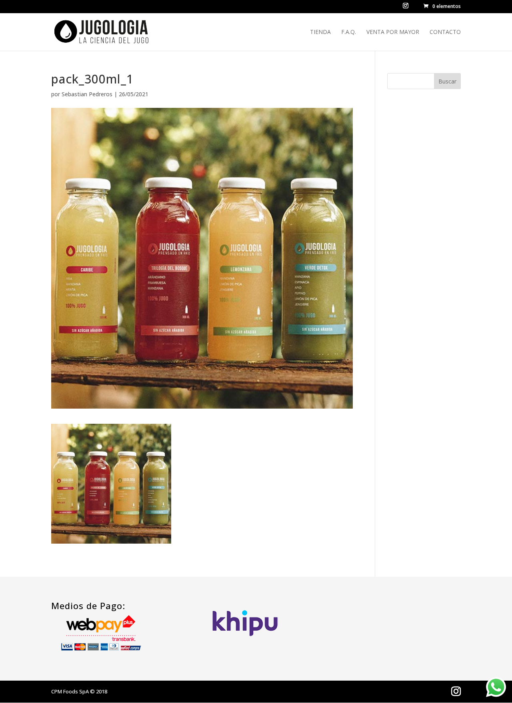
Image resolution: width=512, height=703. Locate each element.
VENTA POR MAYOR (392, 32)
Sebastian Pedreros (87, 94)
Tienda (320, 32)
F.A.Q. (348, 32)
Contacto (445, 32)
